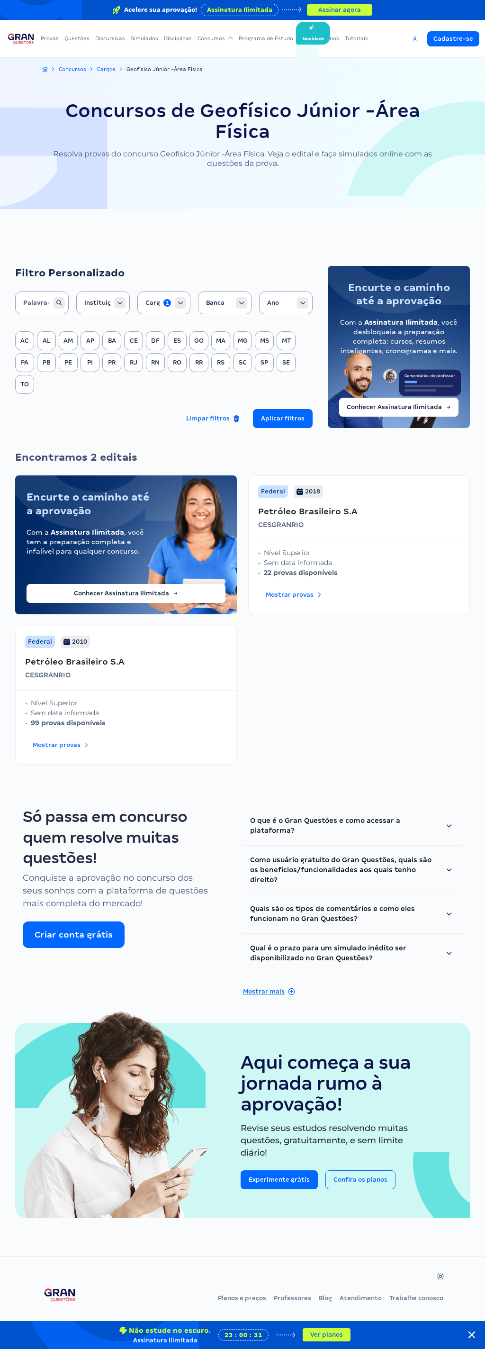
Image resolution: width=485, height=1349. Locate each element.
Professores (292, 1298)
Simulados (144, 38)
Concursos (211, 38)
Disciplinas (178, 38)
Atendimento (361, 1298)
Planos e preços (242, 1298)
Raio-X (307, 38)
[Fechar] (471, 1334)
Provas (50, 38)
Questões (77, 38)
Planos (330, 38)
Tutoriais (356, 38)
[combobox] (103, 303)
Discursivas (110, 38)
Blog (325, 1298)
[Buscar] (59, 303)
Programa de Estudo (266, 38)
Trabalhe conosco (416, 1298)
